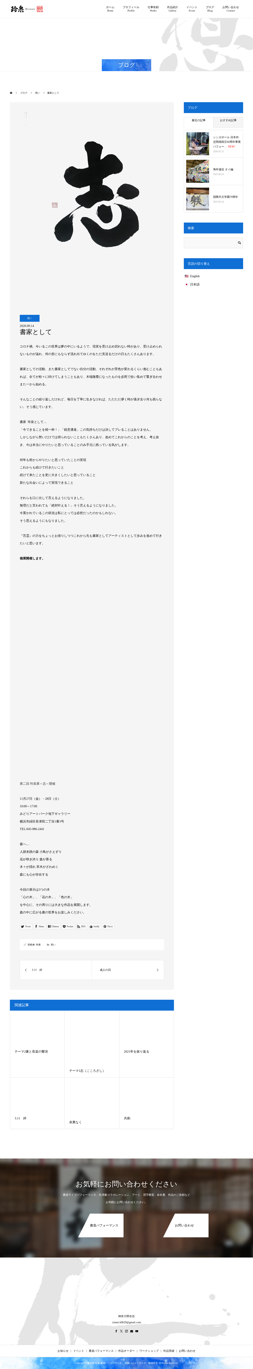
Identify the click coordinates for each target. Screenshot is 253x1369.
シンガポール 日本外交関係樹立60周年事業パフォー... (227, 142)
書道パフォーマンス (101, 1350)
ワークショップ (149, 1350)
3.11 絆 (20, 1118)
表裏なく (75, 1122)
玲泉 (38, 944)
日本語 (195, 284)
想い (29, 318)
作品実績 (168, 1350)
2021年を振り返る (136, 1051)
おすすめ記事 (228, 120)
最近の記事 (199, 120)
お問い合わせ (187, 1350)
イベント (78, 1350)
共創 (127, 1118)
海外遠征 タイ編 (223, 169)
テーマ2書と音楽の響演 (31, 1051)
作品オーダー (126, 1350)
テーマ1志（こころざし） (87, 1070)
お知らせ (63, 1350)
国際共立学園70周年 (225, 196)
